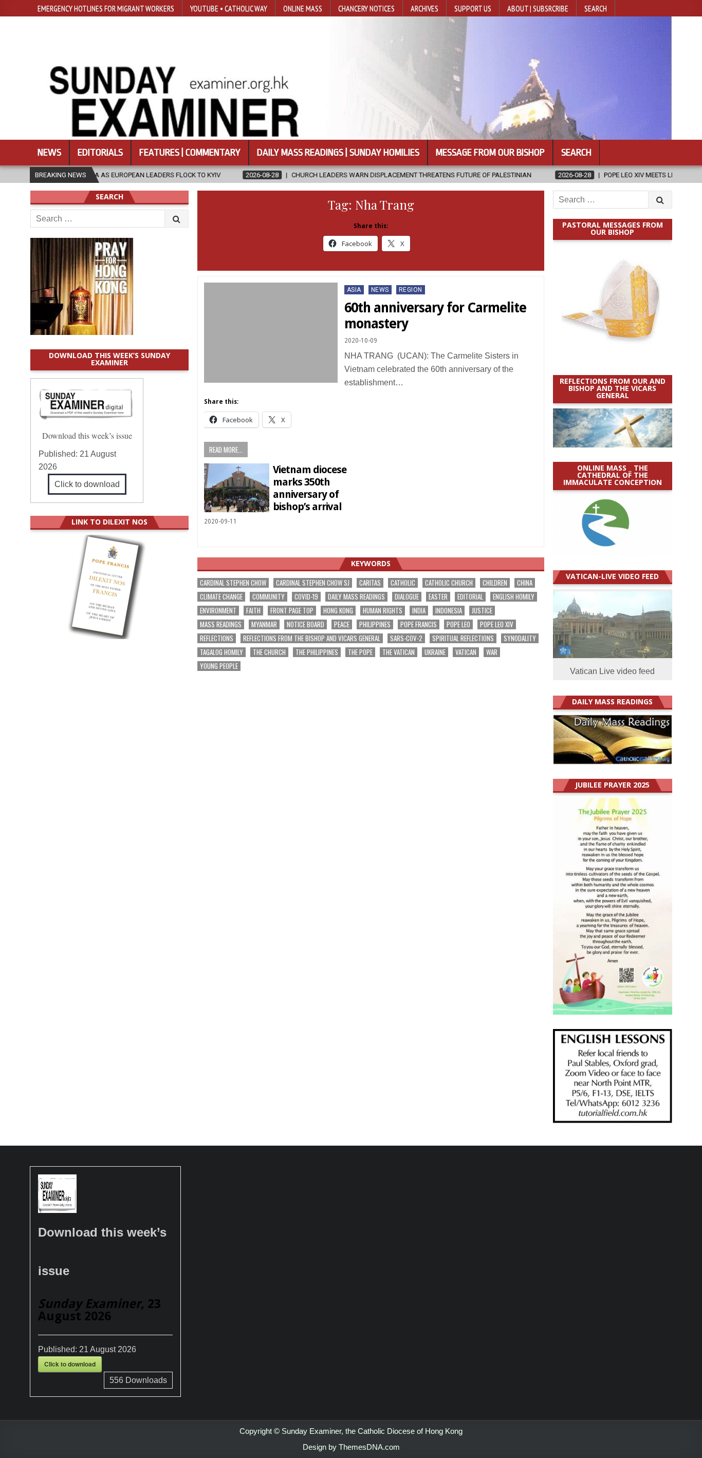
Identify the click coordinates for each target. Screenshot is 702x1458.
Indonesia (448, 610)
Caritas (370, 583)
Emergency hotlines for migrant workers (106, 8)
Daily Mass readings (356, 597)
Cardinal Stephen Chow (233, 583)
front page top (291, 610)
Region (410, 289)
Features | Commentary (190, 152)
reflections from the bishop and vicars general (311, 638)
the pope (360, 652)
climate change (221, 597)
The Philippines (316, 652)
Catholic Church (449, 583)
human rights (382, 610)
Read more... (226, 449)
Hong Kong (338, 610)
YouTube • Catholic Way (228, 8)
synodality (520, 638)
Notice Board (305, 624)
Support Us (472, 8)
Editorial (470, 597)
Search (595, 8)
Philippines (375, 624)
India (419, 610)
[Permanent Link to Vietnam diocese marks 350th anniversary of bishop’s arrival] (236, 487)
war (491, 652)
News (49, 152)
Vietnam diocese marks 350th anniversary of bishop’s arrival (309, 488)
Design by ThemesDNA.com (351, 1447)
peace (341, 624)
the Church (269, 652)
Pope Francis (418, 624)
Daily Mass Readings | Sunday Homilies (338, 152)
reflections (216, 638)
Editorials (100, 152)
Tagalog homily (221, 652)
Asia (354, 289)
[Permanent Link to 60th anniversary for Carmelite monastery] (271, 333)
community (268, 597)
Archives (424, 8)
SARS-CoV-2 (406, 638)
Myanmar (264, 624)
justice (482, 610)
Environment (218, 610)
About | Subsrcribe (537, 8)
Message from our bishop (490, 152)
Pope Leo (458, 624)
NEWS (380, 289)
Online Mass (302, 8)
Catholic (403, 583)
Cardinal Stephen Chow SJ (312, 583)
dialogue (407, 597)
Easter (438, 597)
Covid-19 (306, 597)
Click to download (87, 484)
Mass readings (221, 624)
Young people (219, 666)
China (524, 583)
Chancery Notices (366, 8)
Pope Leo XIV (496, 624)
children (495, 583)
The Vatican (398, 652)
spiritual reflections (463, 638)
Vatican (465, 652)
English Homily (513, 597)
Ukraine (435, 652)
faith (253, 610)
